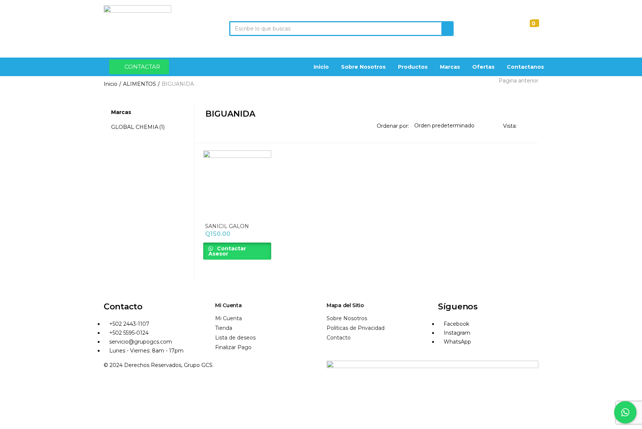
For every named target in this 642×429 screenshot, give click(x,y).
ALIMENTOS (139, 84)
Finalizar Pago (233, 347)
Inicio (321, 67)
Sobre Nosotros (363, 67)
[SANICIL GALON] (237, 184)
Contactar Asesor (227, 251)
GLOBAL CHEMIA (138, 127)
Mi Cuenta (228, 318)
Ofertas (483, 67)
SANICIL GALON (227, 226)
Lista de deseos (235, 337)
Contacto (339, 337)
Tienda (223, 328)
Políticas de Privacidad (356, 328)
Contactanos (525, 67)
